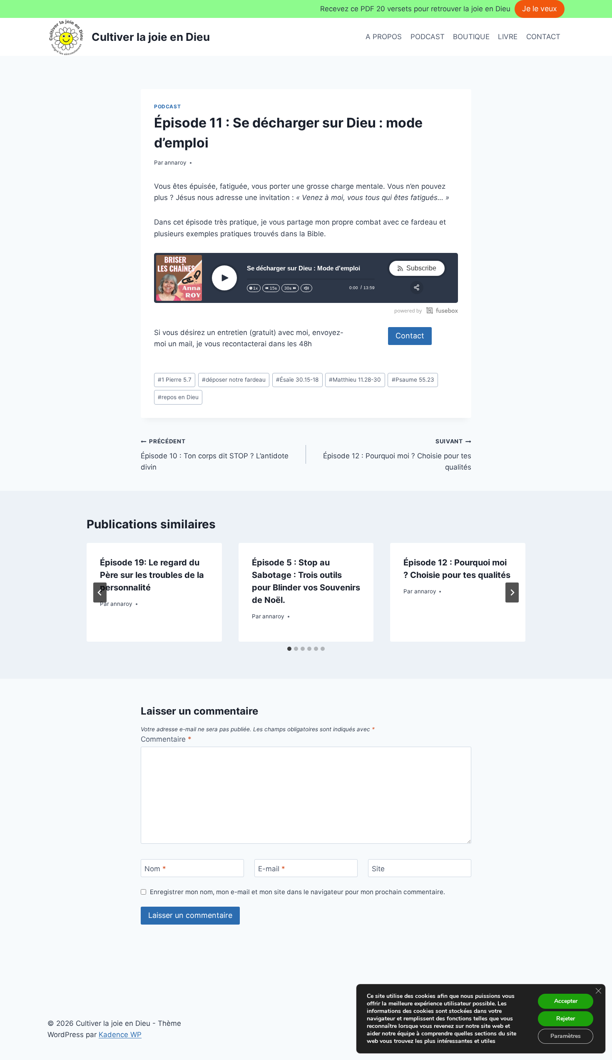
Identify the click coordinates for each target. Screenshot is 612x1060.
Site (378, 869)
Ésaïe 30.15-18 (297, 379)
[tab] (289, 649)
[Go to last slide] (100, 592)
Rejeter (565, 1018)
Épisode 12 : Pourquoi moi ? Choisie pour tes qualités (397, 454)
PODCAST (427, 36)
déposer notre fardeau (234, 379)
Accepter (565, 1001)
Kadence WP (120, 1034)
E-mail (271, 869)
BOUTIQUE (471, 36)
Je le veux (539, 8)
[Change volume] (306, 288)
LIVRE (507, 36)
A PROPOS (384, 36)
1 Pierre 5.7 (175, 379)
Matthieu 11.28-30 (355, 379)
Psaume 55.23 (413, 379)
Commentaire (166, 739)
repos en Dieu (178, 397)
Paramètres (565, 1036)
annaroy (175, 162)
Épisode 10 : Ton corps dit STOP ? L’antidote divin (215, 454)
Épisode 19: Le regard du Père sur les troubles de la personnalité (152, 575)
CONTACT (543, 36)
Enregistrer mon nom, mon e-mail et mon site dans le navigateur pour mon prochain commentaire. (297, 892)
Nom (155, 869)
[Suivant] (512, 592)
